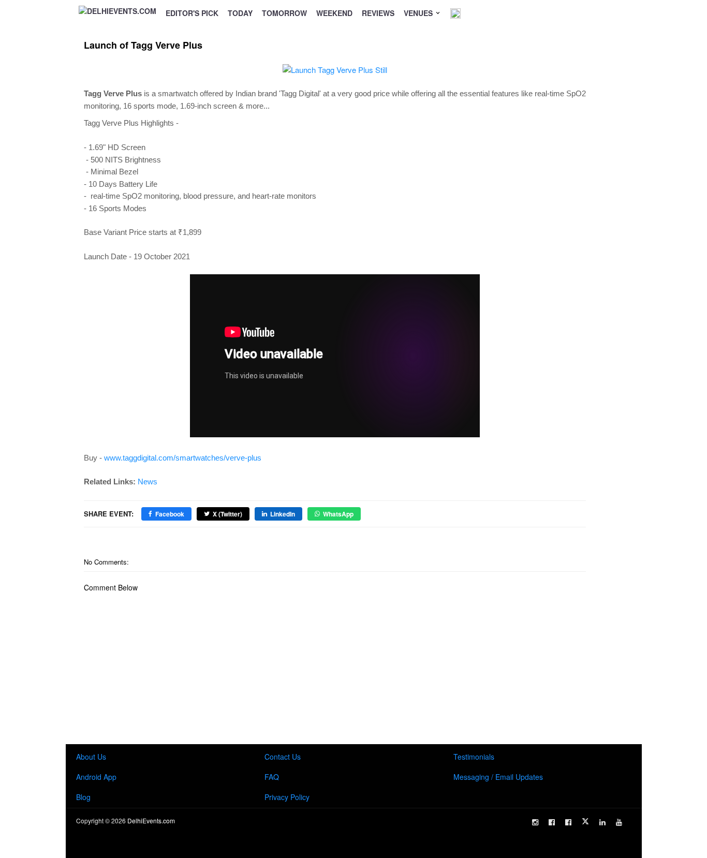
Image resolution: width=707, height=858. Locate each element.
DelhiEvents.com (151, 820)
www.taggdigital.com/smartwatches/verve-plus (182, 457)
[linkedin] (602, 822)
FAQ (271, 777)
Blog (83, 797)
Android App (96, 777)
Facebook (169, 514)
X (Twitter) (227, 514)
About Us (91, 756)
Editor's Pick (192, 13)
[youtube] (619, 822)
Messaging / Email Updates (498, 777)
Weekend (334, 13)
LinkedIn (282, 514)
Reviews (378, 13)
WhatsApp (338, 514)
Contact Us (282, 756)
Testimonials (473, 756)
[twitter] (585, 821)
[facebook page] (552, 822)
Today (240, 13)
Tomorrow (284, 13)
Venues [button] (419, 13)
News (147, 481)
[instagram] (535, 822)
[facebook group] (568, 822)
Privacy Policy (287, 797)
